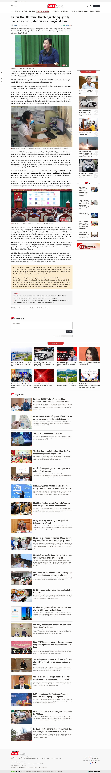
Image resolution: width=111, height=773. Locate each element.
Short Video (64, 11)
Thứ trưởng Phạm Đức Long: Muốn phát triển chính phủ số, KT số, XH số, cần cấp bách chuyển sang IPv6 (52, 662)
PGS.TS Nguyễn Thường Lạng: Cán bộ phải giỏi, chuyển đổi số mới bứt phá (66, 364)
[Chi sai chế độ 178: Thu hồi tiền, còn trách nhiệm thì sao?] (88, 82)
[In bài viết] (64, 25)
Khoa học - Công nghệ (42, 11)
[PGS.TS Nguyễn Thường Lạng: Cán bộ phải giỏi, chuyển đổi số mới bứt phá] (67, 354)
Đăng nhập (96, 5)
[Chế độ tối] (91, 6)
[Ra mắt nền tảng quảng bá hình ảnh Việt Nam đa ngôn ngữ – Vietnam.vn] (94, 234)
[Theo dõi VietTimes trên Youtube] (92, 763)
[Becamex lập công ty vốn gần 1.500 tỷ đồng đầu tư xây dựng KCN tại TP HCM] (21, 354)
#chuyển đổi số (31, 307)
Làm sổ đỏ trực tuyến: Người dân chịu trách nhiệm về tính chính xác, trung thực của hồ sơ (52, 556)
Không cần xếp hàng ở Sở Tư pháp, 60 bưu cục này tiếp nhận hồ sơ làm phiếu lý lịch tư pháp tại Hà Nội (52, 539)
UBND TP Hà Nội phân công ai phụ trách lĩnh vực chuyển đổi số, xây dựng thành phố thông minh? (51, 678)
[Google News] (69, 25)
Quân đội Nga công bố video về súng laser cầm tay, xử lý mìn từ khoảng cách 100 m (44, 385)
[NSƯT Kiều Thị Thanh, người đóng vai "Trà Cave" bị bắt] (89, 354)
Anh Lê (15, 25)
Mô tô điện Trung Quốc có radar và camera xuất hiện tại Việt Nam (86, 175)
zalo (90, 763)
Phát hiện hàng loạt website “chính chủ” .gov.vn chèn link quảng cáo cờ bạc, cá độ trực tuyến (51, 504)
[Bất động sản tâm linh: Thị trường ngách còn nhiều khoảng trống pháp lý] (67, 375)
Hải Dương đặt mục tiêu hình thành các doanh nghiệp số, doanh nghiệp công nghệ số (50, 695)
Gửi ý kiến (69, 331)
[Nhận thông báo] (87, 6)
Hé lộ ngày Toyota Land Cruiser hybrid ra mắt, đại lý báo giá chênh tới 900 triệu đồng (44, 364)
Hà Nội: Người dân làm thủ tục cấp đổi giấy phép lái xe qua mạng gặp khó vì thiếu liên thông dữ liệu (84, 204)
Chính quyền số (18, 395)
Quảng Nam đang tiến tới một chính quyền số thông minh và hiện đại (50, 521)
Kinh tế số (32, 11)
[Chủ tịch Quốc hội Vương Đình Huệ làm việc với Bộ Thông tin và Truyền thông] (21, 630)
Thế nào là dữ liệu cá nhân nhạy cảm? (84, 214)
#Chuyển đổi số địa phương (42, 307)
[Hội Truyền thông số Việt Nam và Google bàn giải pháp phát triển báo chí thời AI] (21, 375)
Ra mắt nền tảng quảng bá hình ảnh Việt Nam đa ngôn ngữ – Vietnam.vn (84, 235)
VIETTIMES (55, 6)
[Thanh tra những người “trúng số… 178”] (88, 124)
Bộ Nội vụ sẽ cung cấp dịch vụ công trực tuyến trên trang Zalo (52, 591)
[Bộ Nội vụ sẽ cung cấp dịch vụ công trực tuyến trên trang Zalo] (21, 595)
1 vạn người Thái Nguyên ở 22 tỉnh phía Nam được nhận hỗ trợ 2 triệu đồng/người (36, 298)
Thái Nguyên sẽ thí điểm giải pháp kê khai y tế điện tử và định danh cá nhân (34, 302)
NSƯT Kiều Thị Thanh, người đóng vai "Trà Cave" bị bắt (89, 363)
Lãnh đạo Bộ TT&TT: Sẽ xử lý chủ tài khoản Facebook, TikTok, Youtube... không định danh (83, 191)
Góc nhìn (24, 11)
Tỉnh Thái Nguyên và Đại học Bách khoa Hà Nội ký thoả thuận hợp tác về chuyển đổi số (84, 225)
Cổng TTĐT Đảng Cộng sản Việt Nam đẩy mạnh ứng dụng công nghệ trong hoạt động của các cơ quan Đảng (52, 644)
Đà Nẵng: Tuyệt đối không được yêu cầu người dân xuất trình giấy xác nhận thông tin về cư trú (52, 730)
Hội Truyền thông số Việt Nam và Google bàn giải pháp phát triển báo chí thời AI (21, 385)
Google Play (97, 771)
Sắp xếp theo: (57, 336)
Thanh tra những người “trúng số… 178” (85, 133)
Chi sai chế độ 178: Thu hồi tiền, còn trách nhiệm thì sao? (86, 92)
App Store (90, 771)
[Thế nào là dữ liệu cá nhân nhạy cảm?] (94, 215)
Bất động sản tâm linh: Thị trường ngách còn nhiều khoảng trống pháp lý (66, 385)
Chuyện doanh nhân (82, 11)
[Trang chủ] (12, 11)
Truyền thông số (95, 11)
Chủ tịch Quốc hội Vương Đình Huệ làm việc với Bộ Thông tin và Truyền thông (52, 625)
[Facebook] (61, 25)
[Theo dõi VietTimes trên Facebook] (87, 763)
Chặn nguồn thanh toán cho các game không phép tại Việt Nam (52, 712)
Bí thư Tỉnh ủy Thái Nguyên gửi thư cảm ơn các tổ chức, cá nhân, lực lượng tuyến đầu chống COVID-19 (41, 300)
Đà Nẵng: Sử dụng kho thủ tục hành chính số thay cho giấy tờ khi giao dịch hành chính (52, 608)
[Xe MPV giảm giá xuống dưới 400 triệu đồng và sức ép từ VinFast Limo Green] (88, 102)
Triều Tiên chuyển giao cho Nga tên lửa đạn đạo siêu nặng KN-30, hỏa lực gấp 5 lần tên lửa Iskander (85, 154)
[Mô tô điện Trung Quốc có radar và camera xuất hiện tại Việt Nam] (88, 165)
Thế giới (72, 11)
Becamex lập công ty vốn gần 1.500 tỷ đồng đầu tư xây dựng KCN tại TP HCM (21, 364)
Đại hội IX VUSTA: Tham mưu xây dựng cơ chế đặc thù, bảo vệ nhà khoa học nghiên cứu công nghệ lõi (89, 385)
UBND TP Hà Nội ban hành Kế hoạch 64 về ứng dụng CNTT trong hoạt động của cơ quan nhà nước (52, 573)
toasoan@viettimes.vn (91, 757)
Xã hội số (17, 11)
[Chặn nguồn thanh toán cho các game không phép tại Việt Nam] (21, 717)
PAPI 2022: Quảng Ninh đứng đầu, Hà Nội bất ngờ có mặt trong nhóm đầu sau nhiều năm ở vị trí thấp (52, 487)
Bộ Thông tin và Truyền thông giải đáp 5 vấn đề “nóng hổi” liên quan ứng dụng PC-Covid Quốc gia (40, 296)
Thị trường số (55, 11)
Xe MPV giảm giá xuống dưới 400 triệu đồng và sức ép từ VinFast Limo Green (85, 113)
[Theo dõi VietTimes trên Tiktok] (95, 763)
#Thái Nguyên (22, 307)
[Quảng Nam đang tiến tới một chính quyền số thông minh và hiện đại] (21, 526)
